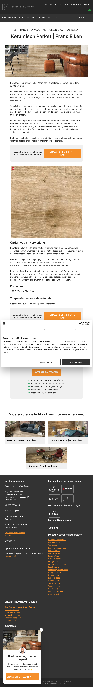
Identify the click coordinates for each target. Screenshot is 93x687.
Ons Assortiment (12, 609)
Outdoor (58, 17)
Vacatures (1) (11, 556)
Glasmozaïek (53, 594)
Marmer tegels (54, 553)
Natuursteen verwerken (14, 615)
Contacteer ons (11, 620)
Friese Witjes (53, 556)
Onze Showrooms (12, 612)
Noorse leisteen (55, 589)
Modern (31, 17)
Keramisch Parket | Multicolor (43, 466)
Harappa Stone (54, 572)
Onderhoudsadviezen (14, 618)
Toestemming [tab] (16, 330)
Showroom (75, 4)
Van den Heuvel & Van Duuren (24, 7)
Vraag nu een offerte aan (62, 153)
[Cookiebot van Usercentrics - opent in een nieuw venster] (80, 323)
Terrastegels (53, 545)
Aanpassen (44, 362)
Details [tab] (46, 330)
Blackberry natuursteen (58, 570)
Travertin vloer (54, 586)
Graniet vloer (53, 580)
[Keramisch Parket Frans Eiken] (46, 202)
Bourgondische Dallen (57, 561)
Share (13, 168)
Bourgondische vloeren (58, 564)
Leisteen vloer (54, 542)
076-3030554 (50, 4)
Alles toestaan (76, 362)
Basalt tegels (53, 567)
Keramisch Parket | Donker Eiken (66, 440)
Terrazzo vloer (54, 583)
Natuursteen (53, 575)
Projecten (44, 17)
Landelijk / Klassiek (13, 17)
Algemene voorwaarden (15, 533)
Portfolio (63, 4)
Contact (87, 4)
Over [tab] (77, 330)
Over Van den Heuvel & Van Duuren (20, 607)
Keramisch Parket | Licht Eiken (21, 440)
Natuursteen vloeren (57, 540)
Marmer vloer (54, 550)
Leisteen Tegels (54, 578)
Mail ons (8, 535)
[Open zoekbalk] (66, 17)
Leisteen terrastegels (57, 548)
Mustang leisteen (55, 591)
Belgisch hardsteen (56, 559)
